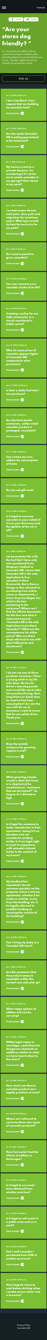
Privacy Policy (23, 1325)
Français (41, 7)
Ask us (23, 78)
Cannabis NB (23, 1328)
